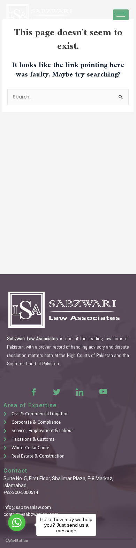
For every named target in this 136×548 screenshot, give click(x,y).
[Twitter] (56, 392)
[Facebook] (33, 392)
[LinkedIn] (79, 392)
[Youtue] (102, 392)
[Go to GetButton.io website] (17, 541)
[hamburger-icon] (121, 14)
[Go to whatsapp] (16, 522)
